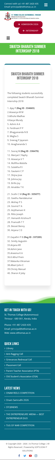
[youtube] (30, 455)
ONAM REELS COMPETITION (20, 392)
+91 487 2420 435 (21, 324)
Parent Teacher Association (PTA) (22, 370)
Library (9, 348)
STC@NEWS (12, 407)
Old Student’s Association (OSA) (22, 376)
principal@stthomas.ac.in (24, 328)
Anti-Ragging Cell (14, 353)
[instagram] (36, 455)
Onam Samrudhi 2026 (17, 399)
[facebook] (19, 455)
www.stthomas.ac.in (20, 332)
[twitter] (24, 455)
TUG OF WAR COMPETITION (20, 425)
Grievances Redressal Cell (19, 359)
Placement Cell (13, 365)
